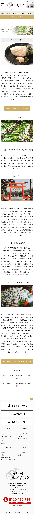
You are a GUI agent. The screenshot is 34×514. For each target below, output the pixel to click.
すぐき (2, 13)
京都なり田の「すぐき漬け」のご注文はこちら (17, 361)
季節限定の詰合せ (23, 438)
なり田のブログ (22, 455)
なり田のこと (25, 447)
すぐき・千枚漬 (22, 434)
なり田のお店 (22, 13)
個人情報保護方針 (6, 457)
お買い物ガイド (15, 13)
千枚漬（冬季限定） (7, 436)
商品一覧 (8, 13)
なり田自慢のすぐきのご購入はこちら (17, 17)
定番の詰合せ (22, 436)
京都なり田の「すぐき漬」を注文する (17, 108)
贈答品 (25, 428)
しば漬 (3, 438)
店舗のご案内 (22, 452)
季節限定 (3, 443)
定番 (2, 441)
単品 (8, 428)
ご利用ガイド (5, 452)
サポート (8, 447)
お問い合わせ (30, 13)
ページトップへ (31, 399)
